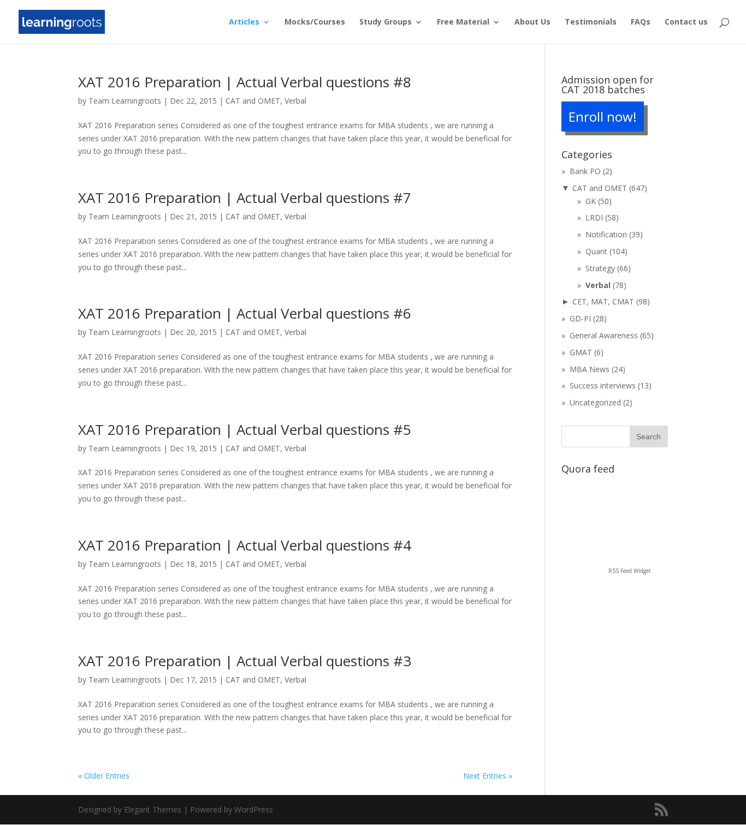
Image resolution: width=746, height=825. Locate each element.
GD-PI (580, 318)
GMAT (581, 352)
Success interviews (603, 385)
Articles (244, 22)
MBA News (589, 369)
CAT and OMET (253, 100)
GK (590, 201)
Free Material (463, 22)
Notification (606, 234)
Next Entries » (487, 775)
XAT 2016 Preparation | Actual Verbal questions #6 (244, 313)
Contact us (686, 22)
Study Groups (385, 22)
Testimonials (591, 22)
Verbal (295, 100)
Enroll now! (603, 116)
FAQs (640, 22)
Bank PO (585, 171)
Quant (596, 251)
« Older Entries (103, 775)
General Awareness (604, 335)
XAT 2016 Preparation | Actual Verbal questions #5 (244, 429)
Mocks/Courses (315, 22)
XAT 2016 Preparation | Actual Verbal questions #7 (244, 197)
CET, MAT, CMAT (603, 301)
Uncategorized (595, 402)
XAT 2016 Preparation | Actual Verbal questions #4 (244, 545)
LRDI (594, 217)
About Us (532, 22)
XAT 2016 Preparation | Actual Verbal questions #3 (244, 661)
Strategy (600, 268)
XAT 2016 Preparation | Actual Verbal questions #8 (244, 82)
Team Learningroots (124, 100)
